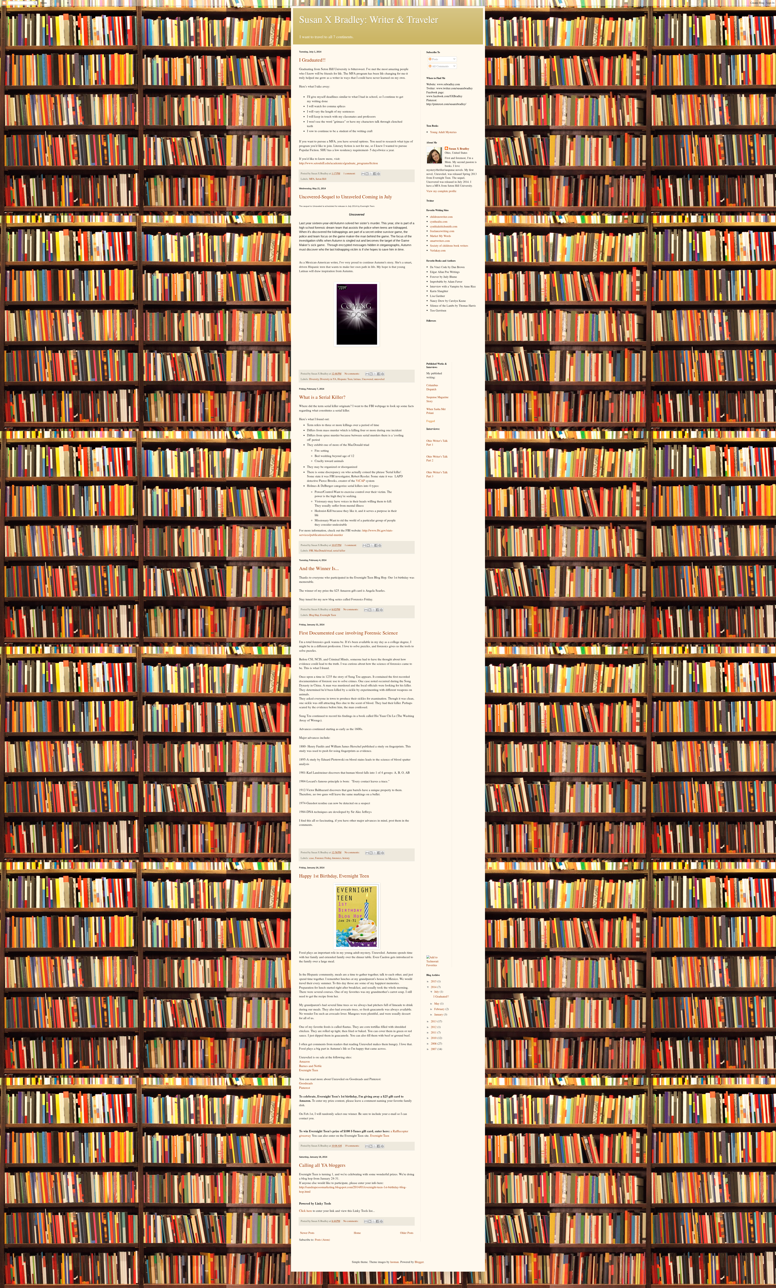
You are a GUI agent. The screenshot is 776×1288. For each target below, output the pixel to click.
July (437, 991)
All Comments (440, 66)
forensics (336, 858)
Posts (434, 59)
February (439, 1009)
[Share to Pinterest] (378, 174)
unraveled (379, 379)
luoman (394, 1262)
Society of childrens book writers (449, 245)
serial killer (339, 550)
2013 (434, 1021)
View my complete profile (441, 191)
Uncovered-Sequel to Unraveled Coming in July (345, 196)
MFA (311, 179)
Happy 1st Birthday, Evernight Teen (334, 875)
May (437, 1003)
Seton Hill (321, 179)
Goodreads (306, 1083)
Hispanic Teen (344, 379)
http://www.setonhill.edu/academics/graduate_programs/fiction (338, 163)
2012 (434, 1027)
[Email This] (363, 174)
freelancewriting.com (442, 231)
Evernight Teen (328, 615)
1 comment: (349, 173)
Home (357, 1233)
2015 (434, 981)
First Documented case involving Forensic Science (348, 632)
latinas (357, 379)
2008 (434, 1043)
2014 (434, 987)
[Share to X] (371, 174)
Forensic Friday (323, 858)
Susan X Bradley (459, 149)
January (439, 1014)
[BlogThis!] (367, 174)
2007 (434, 1049)
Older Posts (406, 1233)
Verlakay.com (438, 250)
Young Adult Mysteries (443, 132)
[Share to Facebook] (375, 174)
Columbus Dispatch (432, 387)
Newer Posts (307, 1233)
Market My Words (440, 236)
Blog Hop (314, 615)
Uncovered (367, 379)
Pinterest (304, 1088)
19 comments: (352, 1145)
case (311, 858)
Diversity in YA (328, 379)
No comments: (352, 373)
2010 (434, 1038)
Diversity (314, 379)
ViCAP (360, 481)
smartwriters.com (440, 241)
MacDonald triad (323, 550)
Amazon (304, 1061)
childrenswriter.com (441, 217)
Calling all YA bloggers (322, 1165)
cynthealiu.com (438, 221)
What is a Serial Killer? (322, 397)
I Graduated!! (312, 60)
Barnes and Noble (310, 1066)
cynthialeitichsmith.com (443, 226)
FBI (311, 550)
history (346, 858)
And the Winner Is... (319, 568)
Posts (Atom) (322, 1240)
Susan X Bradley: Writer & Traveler (368, 19)
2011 (434, 1032)
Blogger (419, 1262)
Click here (305, 1211)
